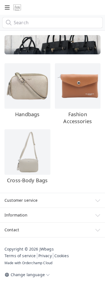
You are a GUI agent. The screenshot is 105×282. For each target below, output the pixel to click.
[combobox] (52, 22)
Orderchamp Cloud (37, 263)
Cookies (61, 255)
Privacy (45, 255)
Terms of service (20, 255)
